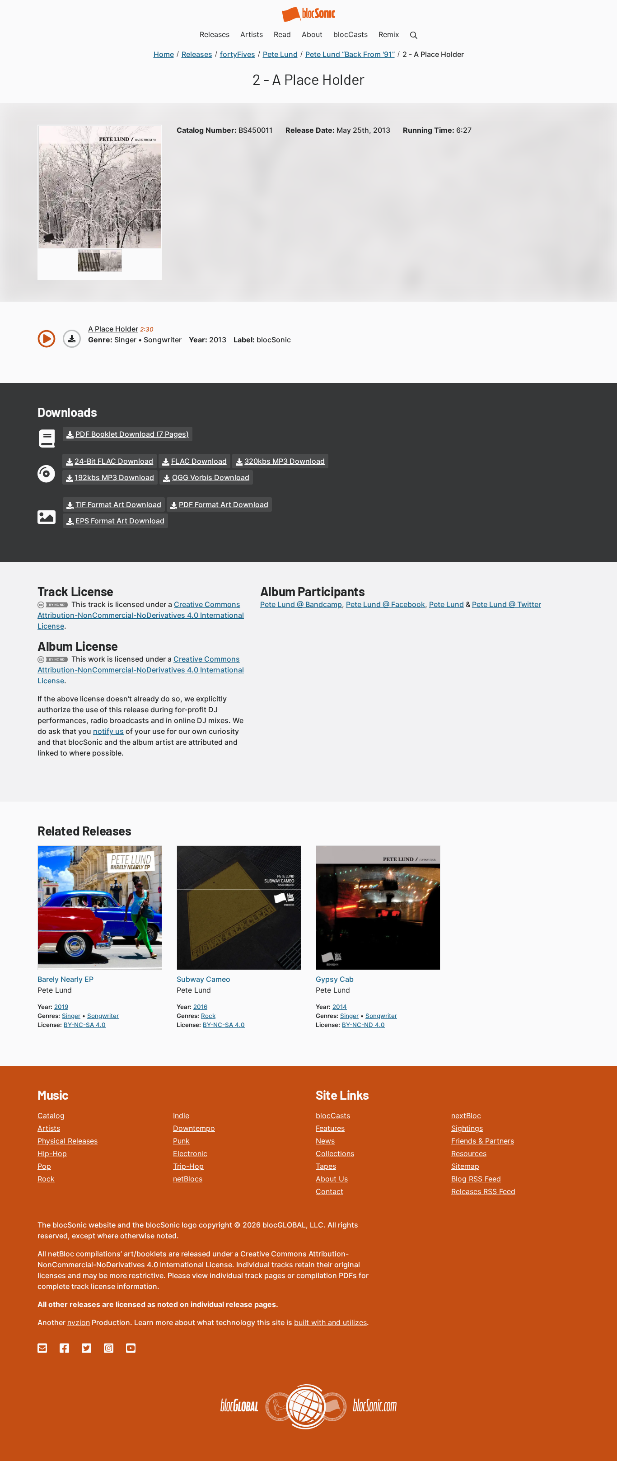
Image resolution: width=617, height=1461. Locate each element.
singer (125, 339)
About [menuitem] (312, 34)
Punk (181, 1140)
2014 (339, 1006)
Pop (44, 1166)
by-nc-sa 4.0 (85, 1024)
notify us (108, 731)
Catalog (51, 1115)
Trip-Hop (188, 1166)
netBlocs (187, 1178)
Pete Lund (446, 604)
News (325, 1140)
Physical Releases (67, 1140)
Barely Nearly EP (65, 979)
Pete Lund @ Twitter (506, 604)
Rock (46, 1178)
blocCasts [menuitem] (350, 34)
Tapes (326, 1166)
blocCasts (333, 1115)
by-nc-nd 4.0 (363, 1024)
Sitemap (465, 1166)
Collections (335, 1153)
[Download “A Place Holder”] (72, 339)
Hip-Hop (52, 1153)
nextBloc (466, 1115)
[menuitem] (413, 34)
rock (208, 1015)
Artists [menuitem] (251, 34)
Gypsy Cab (335, 979)
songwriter (163, 339)
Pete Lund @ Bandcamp (301, 604)
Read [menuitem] (282, 34)
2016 (200, 1006)
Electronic (190, 1153)
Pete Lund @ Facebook (385, 604)
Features (330, 1128)
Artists (48, 1128)
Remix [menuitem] (389, 34)
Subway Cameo (203, 979)
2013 (217, 339)
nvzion (78, 1322)
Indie (181, 1115)
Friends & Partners (482, 1140)
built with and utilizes (330, 1322)
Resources (468, 1153)
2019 (61, 1006)
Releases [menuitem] (214, 34)
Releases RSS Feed (483, 1191)
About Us (332, 1178)
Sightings (467, 1128)
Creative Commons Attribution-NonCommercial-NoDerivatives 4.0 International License (140, 615)
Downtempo (194, 1128)
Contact (329, 1191)
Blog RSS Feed (476, 1178)
